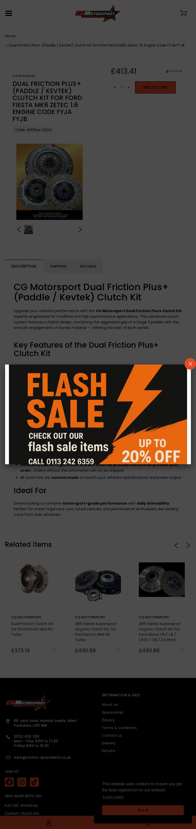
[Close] (190, 364)
